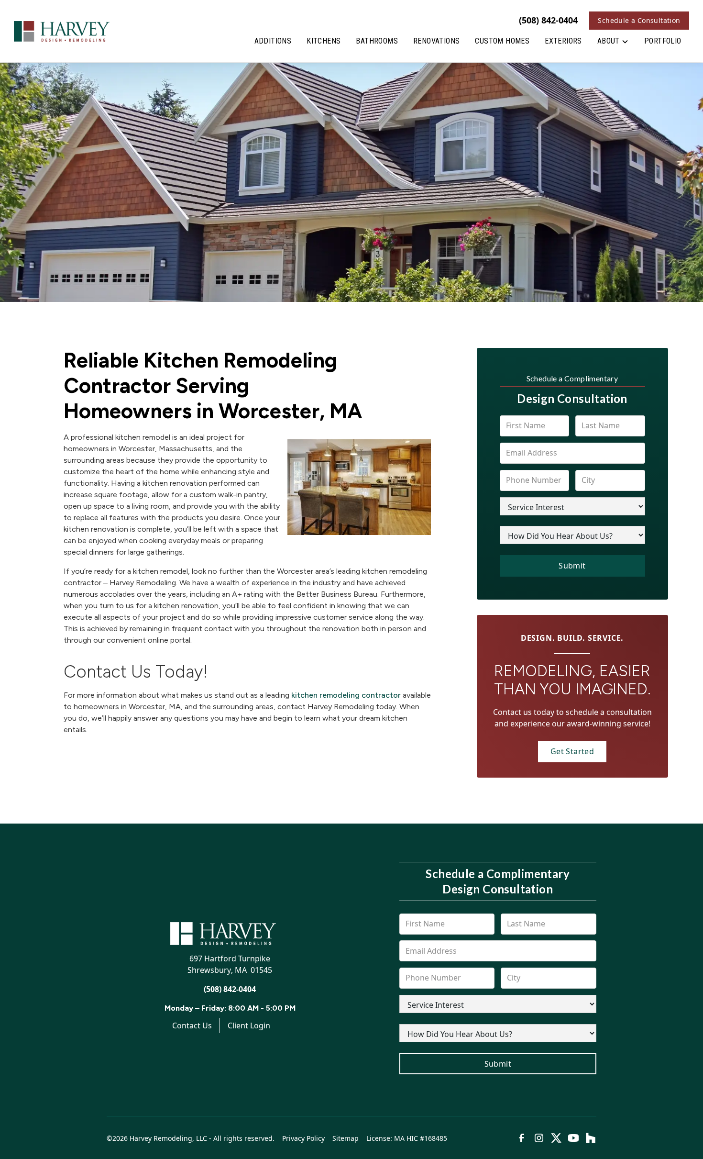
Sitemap (345, 1138)
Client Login (249, 1025)
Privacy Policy (303, 1138)
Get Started (572, 751)
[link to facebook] (521, 1138)
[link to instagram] (539, 1138)
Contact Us (192, 1025)
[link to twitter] (556, 1138)
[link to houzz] (590, 1138)
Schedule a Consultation (639, 20)
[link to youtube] (573, 1138)
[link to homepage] (62, 31)
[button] (613, 43)
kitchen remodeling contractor (346, 695)
